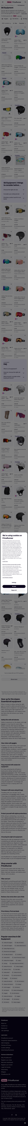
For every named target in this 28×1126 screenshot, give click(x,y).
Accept (14, 586)
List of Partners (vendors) (7, 577)
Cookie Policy (5, 561)
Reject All (14, 590)
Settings (14, 582)
